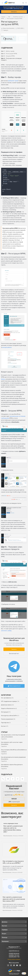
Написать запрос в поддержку (14, 959)
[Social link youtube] (17, 965)
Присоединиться (15, 686)
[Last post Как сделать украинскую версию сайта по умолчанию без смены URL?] (14, 886)
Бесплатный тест (14, 653)
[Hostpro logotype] (9, 3)
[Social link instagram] (11, 965)
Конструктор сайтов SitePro (10, 715)
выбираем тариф (13, 80)
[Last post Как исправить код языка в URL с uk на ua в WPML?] (14, 850)
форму (3, 379)
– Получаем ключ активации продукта (11, 59)
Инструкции (6, 712)
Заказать (14, 11)
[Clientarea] (26, 2)
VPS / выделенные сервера (10, 701)
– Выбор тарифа (7, 51)
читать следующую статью (10, 823)
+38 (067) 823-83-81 (14, 953)
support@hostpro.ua (14, 950)
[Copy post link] (3, 779)
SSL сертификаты (7, 698)
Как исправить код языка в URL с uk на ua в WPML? (13, 862)
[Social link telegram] (20, 965)
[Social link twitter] (14, 965)
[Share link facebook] (13, 779)
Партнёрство (6, 722)
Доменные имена (7, 705)
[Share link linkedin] (22, 779)
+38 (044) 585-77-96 (14, 957)
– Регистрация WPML (9, 53)
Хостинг (4, 726)
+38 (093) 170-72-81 (14, 955)
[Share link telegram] (8, 779)
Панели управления (8, 719)
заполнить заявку (6, 630)
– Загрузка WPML (8, 56)
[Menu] (2, 2)
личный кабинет (7, 347)
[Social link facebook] (8, 965)
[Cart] (23, 2)
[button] (25, 169)
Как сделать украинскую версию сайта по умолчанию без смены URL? (13, 829)
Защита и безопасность (9, 708)
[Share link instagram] (17, 779)
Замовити (14, 805)
